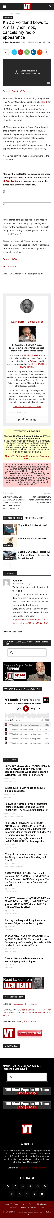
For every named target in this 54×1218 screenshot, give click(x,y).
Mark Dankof (21, 1012)
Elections (7, 534)
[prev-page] (4, 565)
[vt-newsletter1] (23, 1037)
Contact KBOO (10, 259)
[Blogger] (7, 1186)
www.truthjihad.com (17, 412)
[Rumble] (37, 1186)
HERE (44, 102)
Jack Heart (40, 1009)
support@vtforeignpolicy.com (32, 1167)
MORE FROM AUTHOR (34, 518)
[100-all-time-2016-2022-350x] (27, 1108)
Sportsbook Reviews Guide (34, 1212)
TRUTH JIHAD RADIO (33, 355)
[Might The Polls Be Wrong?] (10, 529)
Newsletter (14, 1207)
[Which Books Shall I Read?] (10, 542)
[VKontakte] (27, 1194)
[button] (4, 6)
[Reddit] (30, 1186)
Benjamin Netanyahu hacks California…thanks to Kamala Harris (40, 500)
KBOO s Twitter (10, 181)
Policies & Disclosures (27, 456)
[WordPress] (34, 1194)
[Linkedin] (33, 52)
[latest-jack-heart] (23, 988)
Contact (41, 1207)
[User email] (35, 419)
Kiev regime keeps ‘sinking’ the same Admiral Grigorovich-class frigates (25, 922)
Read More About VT (31, 1162)
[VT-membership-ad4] (27, 680)
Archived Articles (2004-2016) (27, 406)
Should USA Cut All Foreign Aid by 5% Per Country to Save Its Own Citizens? (34, 555)
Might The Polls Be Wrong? (32, 525)
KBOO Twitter (9, 266)
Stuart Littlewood (37, 1012)
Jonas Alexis (17, 1004)
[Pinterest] (20, 52)
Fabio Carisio (28, 1009)
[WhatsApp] (27, 52)
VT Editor (24, 91)
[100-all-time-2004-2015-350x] (27, 1094)
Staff (16, 1204)
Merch (23, 1207)
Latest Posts (10, 760)
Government (15, 13)
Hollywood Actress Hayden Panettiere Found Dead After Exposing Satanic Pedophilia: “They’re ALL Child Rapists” (26, 806)
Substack (34, 361)
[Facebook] (23, 419)
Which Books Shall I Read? (32, 538)
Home (5, 13)
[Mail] (22, 1186)
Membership (42, 1204)
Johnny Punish (29, 1021)
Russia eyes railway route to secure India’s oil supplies (24, 789)
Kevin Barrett (12, 91)
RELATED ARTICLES (13, 518)
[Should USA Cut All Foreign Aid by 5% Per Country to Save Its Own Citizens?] (10, 555)
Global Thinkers (11, 1046)
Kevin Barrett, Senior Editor (15, 42)
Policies (23, 1204)
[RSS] (45, 1186)
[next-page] (9, 565)
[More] (46, 52)
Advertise (32, 1207)
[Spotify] (12, 1194)
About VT (9, 456)
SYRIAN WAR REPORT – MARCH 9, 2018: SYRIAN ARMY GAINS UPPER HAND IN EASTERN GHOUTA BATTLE (14, 503)
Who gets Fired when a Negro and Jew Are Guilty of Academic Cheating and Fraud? (25, 857)
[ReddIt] (40, 52)
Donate (32, 1204)
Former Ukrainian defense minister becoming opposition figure (24, 960)
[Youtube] (27, 419)
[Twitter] (14, 52)
